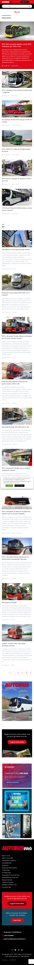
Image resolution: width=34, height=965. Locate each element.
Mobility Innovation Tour (9, 885)
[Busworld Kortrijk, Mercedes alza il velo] (17, 416)
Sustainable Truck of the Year (11, 875)
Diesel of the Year (7, 880)
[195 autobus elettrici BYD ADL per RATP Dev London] (17, 108)
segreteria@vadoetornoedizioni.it (14, 939)
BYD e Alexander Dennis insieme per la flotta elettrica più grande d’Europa (15, 558)
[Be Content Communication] (12, 960)
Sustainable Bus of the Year (10, 877)
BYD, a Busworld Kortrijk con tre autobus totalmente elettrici (16, 469)
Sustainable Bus (6, 863)
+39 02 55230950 (8, 935)
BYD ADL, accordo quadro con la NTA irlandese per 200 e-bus (16, 45)
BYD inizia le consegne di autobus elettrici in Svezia (16, 180)
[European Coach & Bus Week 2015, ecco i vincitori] (17, 282)
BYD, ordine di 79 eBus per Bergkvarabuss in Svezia (16, 150)
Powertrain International (9, 868)
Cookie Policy (16, 483)
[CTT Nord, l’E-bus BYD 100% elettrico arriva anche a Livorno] (17, 197)
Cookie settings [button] (19, 485)
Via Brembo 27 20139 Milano (12, 932)
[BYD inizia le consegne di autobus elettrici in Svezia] (17, 167)
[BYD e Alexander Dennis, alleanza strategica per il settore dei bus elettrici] (17, 325)
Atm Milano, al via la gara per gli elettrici (16, 249)
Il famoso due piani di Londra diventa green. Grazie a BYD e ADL (15, 383)
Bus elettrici (15, 65)
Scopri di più (17, 920)
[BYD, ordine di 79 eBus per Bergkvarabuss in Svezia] (17, 138)
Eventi (15, 312)
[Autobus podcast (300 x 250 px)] (17, 826)
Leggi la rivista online (17, 742)
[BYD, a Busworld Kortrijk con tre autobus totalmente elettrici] (17, 457)
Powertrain (5, 865)
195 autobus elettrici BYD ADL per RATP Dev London (17, 121)
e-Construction (6, 872)
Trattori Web (6, 870)
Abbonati (24, 2)
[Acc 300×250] (17, 801)
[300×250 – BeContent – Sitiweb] (17, 776)
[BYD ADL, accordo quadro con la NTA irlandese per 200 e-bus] (17, 31)
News (15, 403)
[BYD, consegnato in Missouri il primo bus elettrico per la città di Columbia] (17, 500)
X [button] (30, 478)
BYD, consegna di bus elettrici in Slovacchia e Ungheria (17, 91)
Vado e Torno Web (7, 858)
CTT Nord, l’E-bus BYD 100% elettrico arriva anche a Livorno (17, 209)
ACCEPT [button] (9, 485)
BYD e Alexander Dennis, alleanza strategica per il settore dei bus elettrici (17, 337)
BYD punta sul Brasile (9, 602)
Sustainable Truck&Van (9, 860)
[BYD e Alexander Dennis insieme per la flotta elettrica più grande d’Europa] (17, 546)
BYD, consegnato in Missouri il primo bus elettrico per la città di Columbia (16, 513)
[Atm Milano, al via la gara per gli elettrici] (17, 238)
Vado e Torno (6, 856)
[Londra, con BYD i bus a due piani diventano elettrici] (17, 632)
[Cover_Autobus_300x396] (17, 701)
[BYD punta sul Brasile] (17, 591)
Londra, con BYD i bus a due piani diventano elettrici (13, 645)
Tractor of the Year (7, 882)
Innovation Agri (6, 887)
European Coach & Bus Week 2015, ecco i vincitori (16, 294)
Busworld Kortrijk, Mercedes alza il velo (15, 427)
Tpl (20, 125)
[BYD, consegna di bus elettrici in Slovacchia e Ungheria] (17, 79)
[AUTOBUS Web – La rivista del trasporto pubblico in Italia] (7, 2)
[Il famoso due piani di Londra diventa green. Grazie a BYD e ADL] (17, 370)
